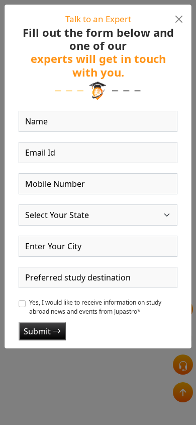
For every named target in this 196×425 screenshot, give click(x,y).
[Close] (178, 19)
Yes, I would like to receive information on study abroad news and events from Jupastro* (95, 307)
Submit (38, 331)
